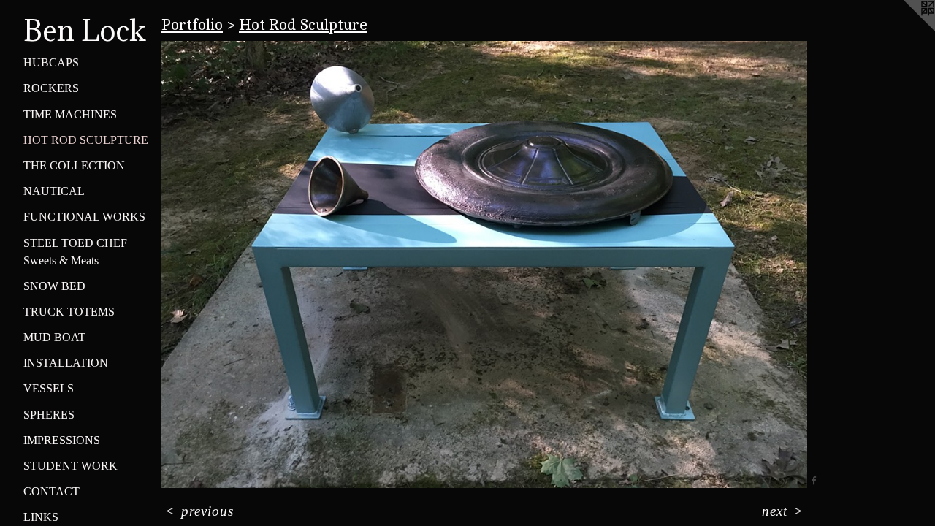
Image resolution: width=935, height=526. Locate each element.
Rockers (51, 88)
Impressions (61, 440)
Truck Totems (69, 311)
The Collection (74, 165)
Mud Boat (54, 337)
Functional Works (84, 216)
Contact (51, 491)
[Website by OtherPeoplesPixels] (906, 29)
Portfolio (192, 25)
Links (40, 517)
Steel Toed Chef (75, 243)
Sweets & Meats (61, 260)
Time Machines (70, 114)
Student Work (70, 466)
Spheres (49, 414)
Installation (65, 363)
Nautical (54, 191)
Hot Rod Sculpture (85, 140)
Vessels (48, 388)
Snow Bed (54, 286)
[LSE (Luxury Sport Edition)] (484, 264)
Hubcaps (51, 62)
